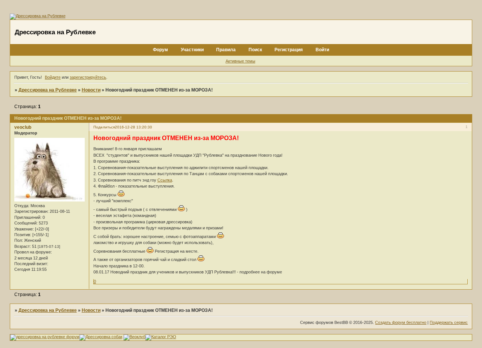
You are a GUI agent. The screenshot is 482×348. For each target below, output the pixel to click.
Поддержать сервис (449, 322)
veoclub (22, 127)
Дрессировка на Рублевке (47, 90)
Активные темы (240, 61)
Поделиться (104, 127)
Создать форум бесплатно (400, 322)
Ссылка (164, 180)
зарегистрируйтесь (88, 77)
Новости (91, 90)
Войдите (53, 77)
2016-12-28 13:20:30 (133, 127)
